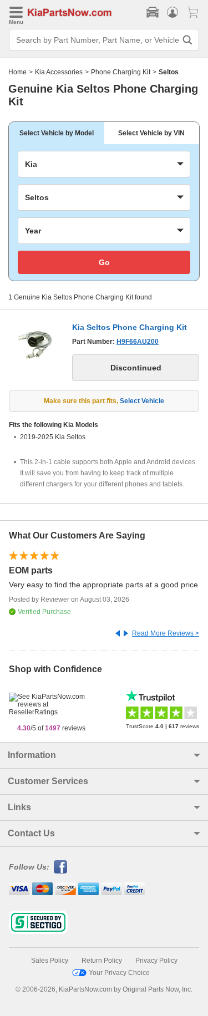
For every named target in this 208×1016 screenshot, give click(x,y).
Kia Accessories (59, 72)
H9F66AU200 (137, 342)
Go (104, 262)
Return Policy (102, 960)
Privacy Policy (156, 960)
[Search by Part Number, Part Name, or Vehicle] (187, 40)
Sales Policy (49, 960)
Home (17, 72)
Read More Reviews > (165, 633)
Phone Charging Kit (120, 72)
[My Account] (172, 12)
